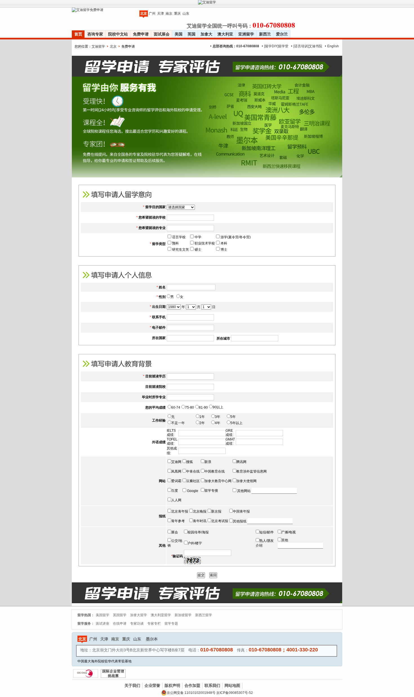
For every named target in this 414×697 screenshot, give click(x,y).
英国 (191, 34)
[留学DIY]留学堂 (276, 46)
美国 (178, 34)
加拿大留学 (138, 615)
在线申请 (119, 623)
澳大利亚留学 (161, 615)
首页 (78, 34)
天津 (160, 13)
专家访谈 (137, 623)
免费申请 (141, 34)
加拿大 (206, 34)
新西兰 (265, 34)
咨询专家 (95, 34)
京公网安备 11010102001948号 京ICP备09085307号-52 (210, 693)
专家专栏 (154, 623)
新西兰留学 (203, 615)
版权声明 (172, 685)
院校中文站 (118, 34)
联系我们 (212, 685)
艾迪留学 (98, 46)
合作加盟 (192, 685)
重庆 (177, 13)
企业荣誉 (152, 685)
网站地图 (232, 685)
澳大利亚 (225, 34)
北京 (143, 13)
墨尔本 (152, 639)
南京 (169, 13)
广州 (152, 13)
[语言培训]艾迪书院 (307, 46)
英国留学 (119, 615)
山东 (185, 13)
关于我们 (132, 685)
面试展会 (162, 34)
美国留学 (102, 615)
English (333, 46)
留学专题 (171, 623)
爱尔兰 (282, 34)
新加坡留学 (183, 615)
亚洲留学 (246, 34)
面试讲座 (102, 623)
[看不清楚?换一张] (192, 560)
